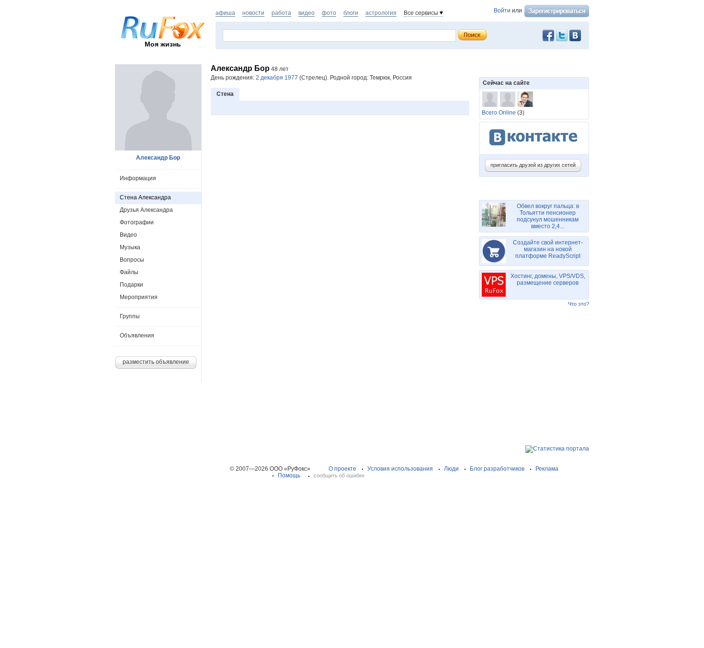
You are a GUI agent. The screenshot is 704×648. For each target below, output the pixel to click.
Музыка (130, 247)
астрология (381, 13)
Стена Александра (145, 197)
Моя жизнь (163, 44)
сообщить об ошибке (339, 475)
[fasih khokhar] (507, 99)
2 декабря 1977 (277, 77)
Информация (138, 178)
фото (329, 13)
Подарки (131, 284)
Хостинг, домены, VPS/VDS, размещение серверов (548, 279)
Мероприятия (139, 297)
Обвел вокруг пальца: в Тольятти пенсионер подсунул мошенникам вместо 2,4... (548, 216)
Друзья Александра (146, 210)
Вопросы (132, 259)
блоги (350, 13)
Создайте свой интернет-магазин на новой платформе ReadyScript (548, 249)
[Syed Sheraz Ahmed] (490, 99)
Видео (128, 234)
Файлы (129, 272)
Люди (451, 468)
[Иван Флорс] (525, 99)
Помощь (289, 475)
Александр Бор (158, 157)
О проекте (342, 468)
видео (306, 13)
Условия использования (400, 468)
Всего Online (499, 112)
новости (253, 13)
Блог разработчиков (497, 468)
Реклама (546, 468)
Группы (130, 316)
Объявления (137, 335)
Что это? (578, 304)
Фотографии (137, 222)
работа (281, 13)
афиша (225, 13)
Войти (502, 10)
